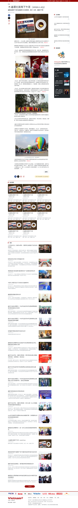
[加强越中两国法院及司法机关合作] (45, 334)
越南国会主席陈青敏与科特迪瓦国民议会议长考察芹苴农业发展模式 (22, 476)
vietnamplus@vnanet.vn (36, 503)
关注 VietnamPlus (39, 176)
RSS (38, 497)
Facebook (9, 15)
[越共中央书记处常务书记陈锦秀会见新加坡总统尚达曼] (45, 370)
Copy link (9, 23)
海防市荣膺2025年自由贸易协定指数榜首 (62, 62)
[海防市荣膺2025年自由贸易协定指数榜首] (62, 55)
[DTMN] (52, 494)
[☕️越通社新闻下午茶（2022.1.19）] (30, 207)
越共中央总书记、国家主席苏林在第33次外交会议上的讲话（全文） (62, 30)
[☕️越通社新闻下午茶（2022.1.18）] (15, 207)
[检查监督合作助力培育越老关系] (45, 262)
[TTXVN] (11, 494)
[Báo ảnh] (59, 494)
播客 (58, 70)
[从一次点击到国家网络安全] (66, 74)
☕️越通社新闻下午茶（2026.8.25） (17, 440)
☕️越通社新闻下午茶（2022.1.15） (13, 195)
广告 (55, 497)
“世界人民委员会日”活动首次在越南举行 (18, 282)
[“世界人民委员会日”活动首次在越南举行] (45, 286)
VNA (47, 497)
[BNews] (25, 494)
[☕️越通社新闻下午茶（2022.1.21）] (15, 225)
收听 (58, 85)
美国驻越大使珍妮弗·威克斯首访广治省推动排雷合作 (21, 271)
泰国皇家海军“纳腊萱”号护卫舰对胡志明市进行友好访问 (22, 452)
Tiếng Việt (49, 0)
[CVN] (44, 494)
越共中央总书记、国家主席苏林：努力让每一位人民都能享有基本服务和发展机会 (22, 403)
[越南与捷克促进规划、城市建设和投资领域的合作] (45, 467)
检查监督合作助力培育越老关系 (16, 259)
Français (57, 0)
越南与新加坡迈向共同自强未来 (16, 391)
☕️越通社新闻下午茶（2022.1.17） (42, 195)
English (53, 0)
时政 (9, 4)
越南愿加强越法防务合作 (14, 294)
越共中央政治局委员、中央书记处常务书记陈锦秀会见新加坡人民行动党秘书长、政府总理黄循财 (22, 379)
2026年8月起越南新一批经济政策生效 (61, 16)
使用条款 (34, 497)
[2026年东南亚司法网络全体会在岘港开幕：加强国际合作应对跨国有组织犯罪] (45, 419)
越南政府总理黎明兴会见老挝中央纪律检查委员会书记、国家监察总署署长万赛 (22, 343)
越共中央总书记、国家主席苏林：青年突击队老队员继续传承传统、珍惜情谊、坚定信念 (22, 356)
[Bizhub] (29, 494)
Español (61, 0)
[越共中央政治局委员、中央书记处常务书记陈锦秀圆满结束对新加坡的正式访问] (45, 309)
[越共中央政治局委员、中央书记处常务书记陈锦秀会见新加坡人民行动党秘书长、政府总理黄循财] (45, 382)
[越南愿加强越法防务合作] (45, 298)
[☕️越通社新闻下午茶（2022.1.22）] (30, 225)
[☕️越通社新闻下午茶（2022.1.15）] (15, 189)
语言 (44, 497)
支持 (41, 497)
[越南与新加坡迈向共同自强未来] (45, 394)
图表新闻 (58, 48)
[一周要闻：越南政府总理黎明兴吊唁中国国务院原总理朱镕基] (66, 82)
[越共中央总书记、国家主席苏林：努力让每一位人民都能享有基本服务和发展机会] (45, 406)
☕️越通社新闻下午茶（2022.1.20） (42, 213)
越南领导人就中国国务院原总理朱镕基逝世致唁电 (61, 36)
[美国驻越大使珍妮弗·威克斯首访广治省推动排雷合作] (45, 274)
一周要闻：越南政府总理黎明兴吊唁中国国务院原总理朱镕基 (59, 82)
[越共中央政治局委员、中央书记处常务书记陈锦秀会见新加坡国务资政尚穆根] (45, 322)
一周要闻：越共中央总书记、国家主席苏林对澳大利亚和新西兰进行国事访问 (59, 91)
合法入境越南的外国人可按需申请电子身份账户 (61, 24)
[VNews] (15, 494)
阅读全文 (46, 42)
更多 (11, 242)
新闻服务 (51, 497)
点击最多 (58, 14)
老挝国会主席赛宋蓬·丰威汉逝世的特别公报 (62, 41)
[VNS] (37, 494)
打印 (9, 21)
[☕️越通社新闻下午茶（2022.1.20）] (44, 207)
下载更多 (30, 486)
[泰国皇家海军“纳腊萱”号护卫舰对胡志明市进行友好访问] (45, 455)
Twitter (9, 18)
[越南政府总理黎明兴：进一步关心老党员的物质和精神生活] (45, 431)
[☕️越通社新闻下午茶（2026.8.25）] (45, 443)
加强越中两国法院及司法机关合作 (16, 331)
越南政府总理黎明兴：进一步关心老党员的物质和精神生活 (22, 428)
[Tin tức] (20, 494)
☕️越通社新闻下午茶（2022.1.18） (13, 213)
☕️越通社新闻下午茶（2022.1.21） (13, 232)
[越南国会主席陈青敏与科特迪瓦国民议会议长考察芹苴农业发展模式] (45, 479)
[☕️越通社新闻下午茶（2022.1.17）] (44, 189)
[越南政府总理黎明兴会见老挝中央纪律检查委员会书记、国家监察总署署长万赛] (45, 346)
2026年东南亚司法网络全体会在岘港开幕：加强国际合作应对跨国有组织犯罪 (22, 416)
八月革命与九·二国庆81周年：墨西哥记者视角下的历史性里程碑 (22, 246)
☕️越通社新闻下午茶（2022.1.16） (28, 195)
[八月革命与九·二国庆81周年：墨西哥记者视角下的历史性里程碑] (45, 248)
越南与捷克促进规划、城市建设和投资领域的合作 (21, 463)
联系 (58, 497)
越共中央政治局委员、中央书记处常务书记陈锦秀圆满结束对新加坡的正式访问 (22, 307)
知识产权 (30, 497)
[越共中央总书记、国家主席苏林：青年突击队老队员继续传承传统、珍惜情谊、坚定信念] (45, 358)
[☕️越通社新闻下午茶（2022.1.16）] (30, 189)
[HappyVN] (66, 494)
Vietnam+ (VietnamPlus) (16, 1)
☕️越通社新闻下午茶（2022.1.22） (28, 232)
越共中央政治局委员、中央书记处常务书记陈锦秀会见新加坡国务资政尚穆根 (22, 319)
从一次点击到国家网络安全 (59, 73)
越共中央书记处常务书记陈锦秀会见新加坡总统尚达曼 (22, 367)
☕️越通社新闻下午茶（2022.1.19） (28, 213)
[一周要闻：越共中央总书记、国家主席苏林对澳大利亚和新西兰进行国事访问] (66, 91)
